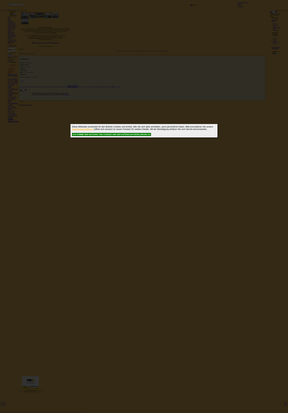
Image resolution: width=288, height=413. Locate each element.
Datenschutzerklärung (82, 129)
